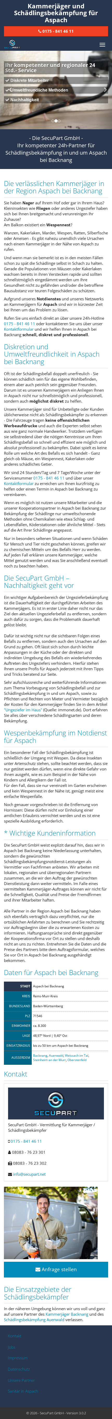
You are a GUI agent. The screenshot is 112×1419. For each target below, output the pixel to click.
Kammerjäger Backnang (67, 1314)
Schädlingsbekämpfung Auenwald (34, 1319)
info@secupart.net (29, 1174)
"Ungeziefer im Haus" (23, 709)
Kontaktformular (19, 329)
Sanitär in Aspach (23, 1391)
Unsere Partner (21, 1380)
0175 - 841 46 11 (19, 323)
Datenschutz (19, 1369)
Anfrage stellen (58, 1269)
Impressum (18, 1357)
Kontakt (14, 1335)
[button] (8, 90)
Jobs (11, 1347)
